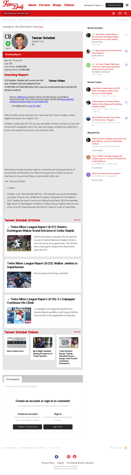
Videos (69, 5)
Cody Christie (97, 109)
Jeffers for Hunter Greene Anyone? (106, 173)
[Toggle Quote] (8, 188)
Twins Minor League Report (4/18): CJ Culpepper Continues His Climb (41, 301)
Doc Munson (99, 176)
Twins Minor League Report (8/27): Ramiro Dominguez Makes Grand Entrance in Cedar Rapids (40, 229)
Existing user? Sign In (93, 5)
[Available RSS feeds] (125, 448)
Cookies (60, 463)
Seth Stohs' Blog (112, 146)
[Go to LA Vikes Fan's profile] (88, 157)
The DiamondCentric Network (80, 463)
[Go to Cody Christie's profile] (88, 103)
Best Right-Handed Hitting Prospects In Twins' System (42, 354)
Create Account (114, 5)
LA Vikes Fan (99, 164)
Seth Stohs (98, 42)
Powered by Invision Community (65, 469)
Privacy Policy (48, 463)
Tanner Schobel (43, 38)
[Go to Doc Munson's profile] (88, 175)
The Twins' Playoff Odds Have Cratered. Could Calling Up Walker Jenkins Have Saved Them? (106, 66)
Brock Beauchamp (99, 122)
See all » (77, 220)
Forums (44, 5)
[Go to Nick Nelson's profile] (88, 51)
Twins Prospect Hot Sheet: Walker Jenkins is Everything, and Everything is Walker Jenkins (107, 104)
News (32, 5)
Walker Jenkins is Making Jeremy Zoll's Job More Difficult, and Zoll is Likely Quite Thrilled (109, 141)
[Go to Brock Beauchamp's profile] (88, 118)
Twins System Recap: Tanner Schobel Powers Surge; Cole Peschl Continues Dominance (68, 357)
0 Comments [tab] (12, 379)
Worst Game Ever (15, 351)
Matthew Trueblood (102, 72)
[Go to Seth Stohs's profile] (88, 35)
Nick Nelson (99, 56)
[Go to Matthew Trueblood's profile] (88, 65)
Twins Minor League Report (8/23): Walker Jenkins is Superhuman (42, 265)
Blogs (57, 5)
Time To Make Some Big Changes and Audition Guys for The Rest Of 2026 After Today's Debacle (109, 158)
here (41, 26)
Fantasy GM (111, 176)
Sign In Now (58, 427)
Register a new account (27, 427)
